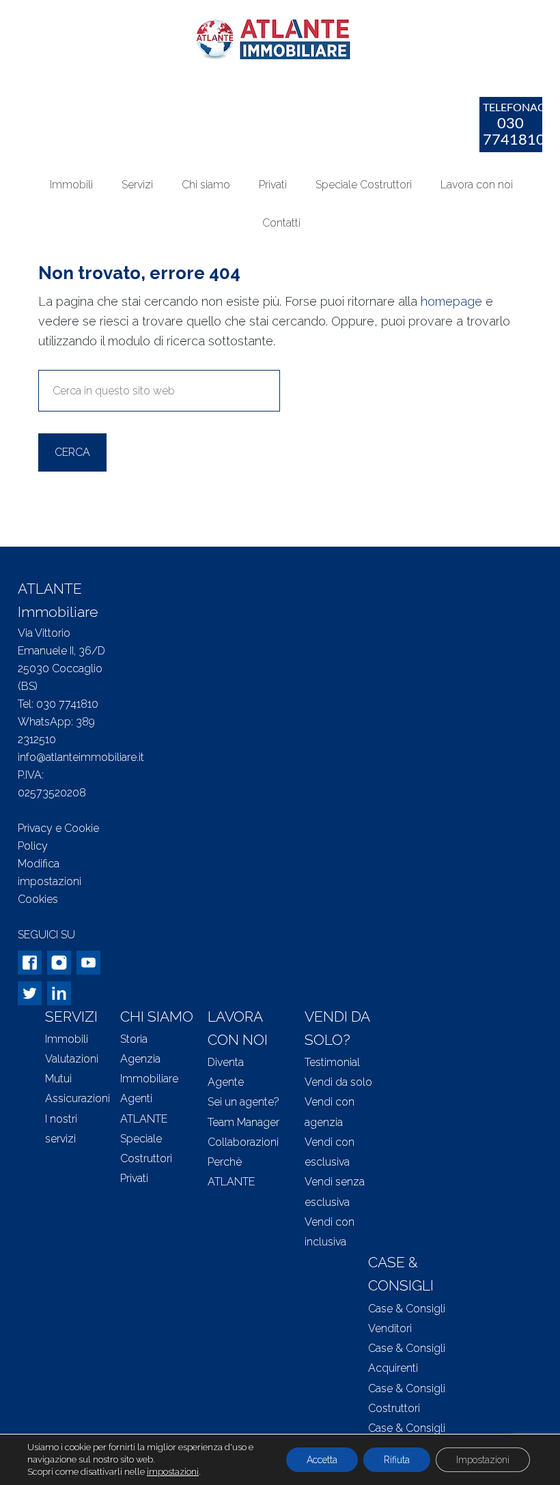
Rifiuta (397, 1459)
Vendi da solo (338, 1082)
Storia (134, 1039)
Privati (134, 1178)
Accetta (322, 1459)
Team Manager (243, 1122)
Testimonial (332, 1062)
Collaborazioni (243, 1142)
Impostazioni (482, 1459)
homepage (451, 301)
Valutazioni (71, 1058)
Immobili (66, 1039)
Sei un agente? (243, 1101)
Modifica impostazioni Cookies (49, 881)
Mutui (58, 1078)
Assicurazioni (77, 1098)
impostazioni (173, 1472)
